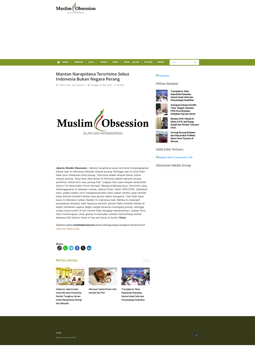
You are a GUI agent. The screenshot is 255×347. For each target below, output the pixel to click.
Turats (104, 62)
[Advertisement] (127, 37)
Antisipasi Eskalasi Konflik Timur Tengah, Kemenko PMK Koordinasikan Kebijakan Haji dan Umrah (183, 109)
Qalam (135, 62)
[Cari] (195, 62)
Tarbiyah (78, 62)
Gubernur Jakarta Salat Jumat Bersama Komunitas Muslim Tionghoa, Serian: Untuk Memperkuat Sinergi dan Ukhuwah (69, 296)
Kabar (65, 62)
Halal (91, 62)
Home (58, 333)
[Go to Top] (196, 334)
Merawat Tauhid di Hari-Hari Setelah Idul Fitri (103, 291)
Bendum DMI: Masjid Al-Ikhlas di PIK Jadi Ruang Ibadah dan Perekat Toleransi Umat (185, 123)
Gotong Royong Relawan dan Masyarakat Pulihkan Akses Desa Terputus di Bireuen (183, 137)
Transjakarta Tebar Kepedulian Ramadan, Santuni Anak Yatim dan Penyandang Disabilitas (133, 294)
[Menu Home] (58, 62)
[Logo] (75, 7)
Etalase (148, 62)
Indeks (161, 62)
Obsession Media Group (67, 228)
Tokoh (127, 62)
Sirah (115, 62)
